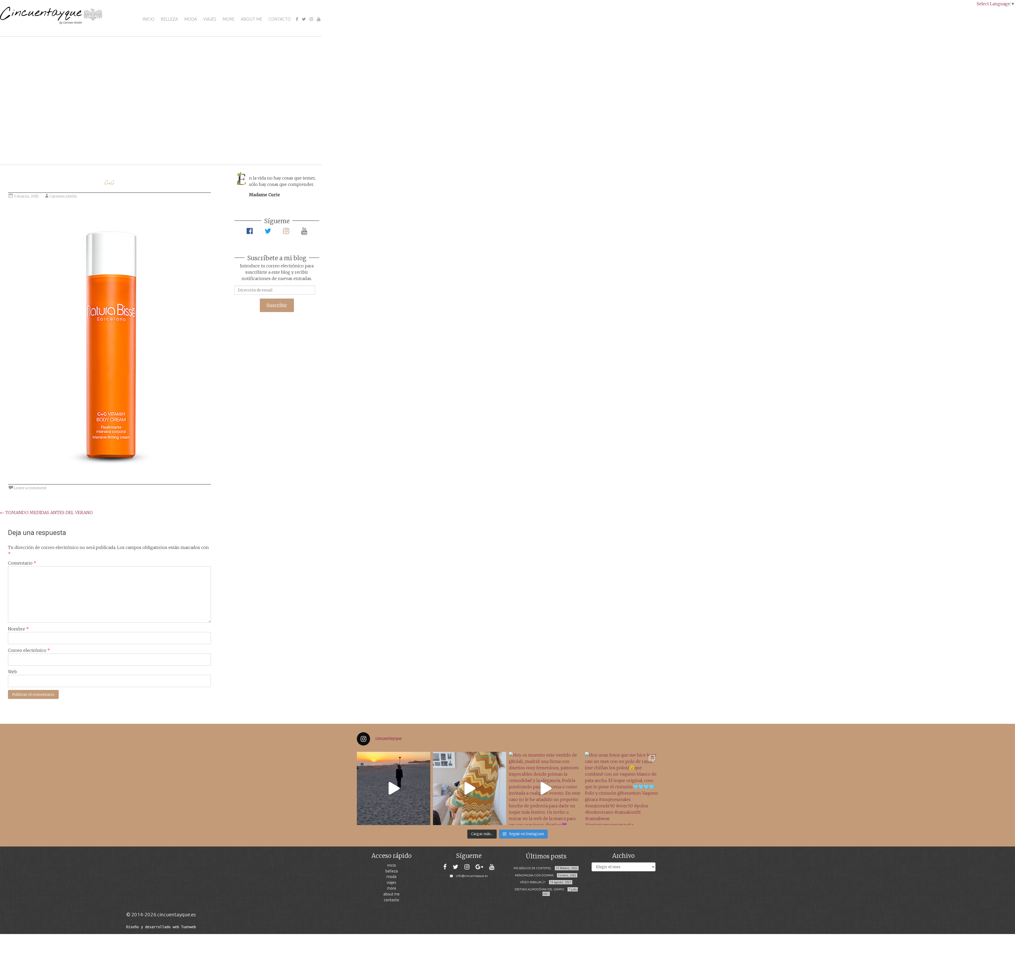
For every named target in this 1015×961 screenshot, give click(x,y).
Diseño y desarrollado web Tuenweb (161, 927)
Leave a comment (30, 488)
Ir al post (27, 145)
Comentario (22, 563)
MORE (228, 19)
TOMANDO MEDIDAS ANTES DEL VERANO (46, 512)
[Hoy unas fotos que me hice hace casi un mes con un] (621, 788)
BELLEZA (169, 19)
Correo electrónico (29, 650)
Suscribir (276, 305)
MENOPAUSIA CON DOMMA (534, 875)
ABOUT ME (251, 19)
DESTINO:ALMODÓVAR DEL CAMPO (539, 889)
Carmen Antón (63, 196)
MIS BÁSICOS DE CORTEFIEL (532, 868)
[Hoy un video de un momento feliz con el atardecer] (393, 788)
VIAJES (209, 19)
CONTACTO (280, 19)
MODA (190, 19)
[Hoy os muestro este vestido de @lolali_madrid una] (545, 788)
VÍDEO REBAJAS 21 (533, 882)
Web (12, 671)
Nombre (18, 628)
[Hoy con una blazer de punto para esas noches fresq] (469, 788)
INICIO (148, 19)
